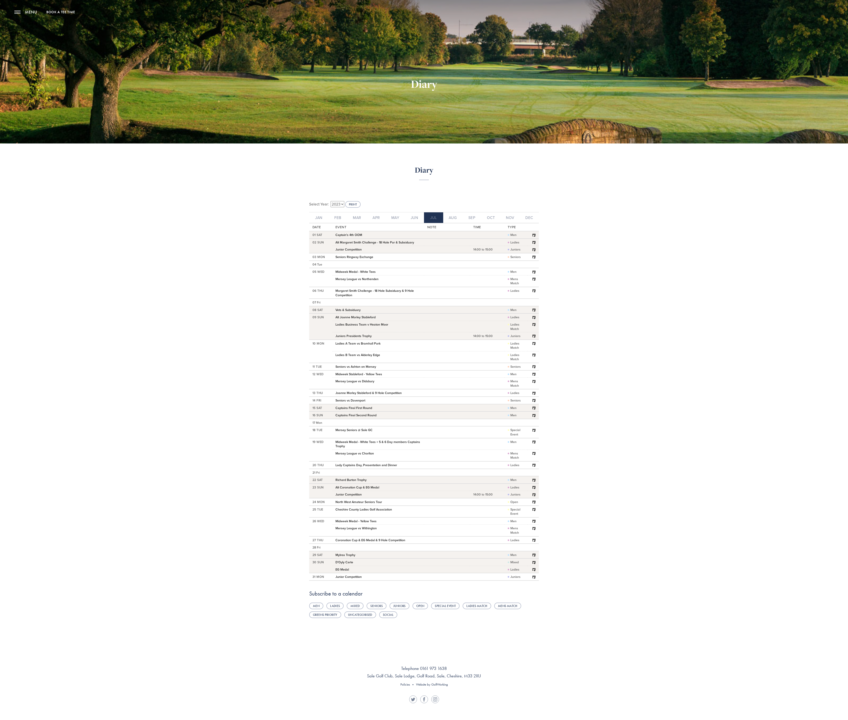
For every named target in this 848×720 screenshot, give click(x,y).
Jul (433, 217)
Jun (414, 217)
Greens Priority (325, 615)
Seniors (376, 606)
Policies (405, 684)
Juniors (399, 606)
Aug (453, 217)
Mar (357, 217)
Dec (529, 217)
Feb (337, 217)
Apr (376, 217)
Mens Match (507, 606)
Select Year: (319, 204)
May (395, 217)
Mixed (355, 606)
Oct (491, 217)
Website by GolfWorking (432, 684)
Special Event (445, 606)
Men (316, 606)
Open (420, 606)
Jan (318, 217)
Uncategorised (360, 615)
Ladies (335, 606)
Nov (510, 217)
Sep (471, 217)
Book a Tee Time (60, 12)
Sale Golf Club (424, 20)
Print (353, 204)
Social (388, 615)
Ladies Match (476, 606)
